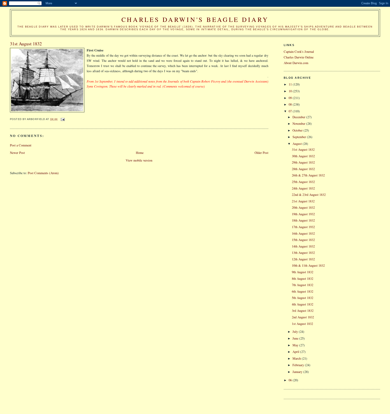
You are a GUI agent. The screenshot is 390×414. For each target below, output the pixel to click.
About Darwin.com (296, 63)
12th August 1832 (303, 259)
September (299, 137)
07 (291, 111)
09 (291, 98)
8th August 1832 (302, 278)
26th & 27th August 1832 (308, 175)
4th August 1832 (302, 304)
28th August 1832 (303, 169)
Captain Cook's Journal (299, 51)
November (299, 123)
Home (140, 152)
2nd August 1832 (303, 317)
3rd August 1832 (302, 310)
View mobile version (139, 160)
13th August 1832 (303, 252)
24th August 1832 (303, 188)
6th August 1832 (302, 291)
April (296, 351)
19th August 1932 (303, 214)
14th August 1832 (303, 246)
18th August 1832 (303, 220)
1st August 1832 (302, 323)
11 (291, 84)
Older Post (261, 152)
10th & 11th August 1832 (308, 265)
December (299, 117)
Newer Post (17, 152)
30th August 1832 (303, 156)
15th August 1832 (303, 240)
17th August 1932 (303, 227)
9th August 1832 (302, 272)
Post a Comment (20, 145)
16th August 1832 (303, 233)
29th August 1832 (303, 162)
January (297, 372)
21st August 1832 (303, 201)
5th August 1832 (302, 298)
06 (291, 380)
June (295, 338)
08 (291, 104)
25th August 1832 (303, 182)
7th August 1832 (302, 285)
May (295, 345)
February (298, 365)
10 (291, 91)
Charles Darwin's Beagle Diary (195, 19)
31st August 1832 (303, 149)
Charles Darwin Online (298, 57)
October (298, 130)
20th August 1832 (303, 207)
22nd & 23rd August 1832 (309, 194)
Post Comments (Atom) (43, 173)
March (297, 358)
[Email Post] (62, 119)
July (295, 331)
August (297, 143)
